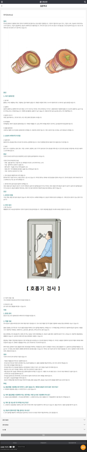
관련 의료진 (5, 420)
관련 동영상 (5, 425)
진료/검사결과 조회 (72, 443)
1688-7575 (4, 447)
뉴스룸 (4, 429)
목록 (43, 435)
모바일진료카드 (43, 443)
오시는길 (14, 443)
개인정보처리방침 (21, 447)
